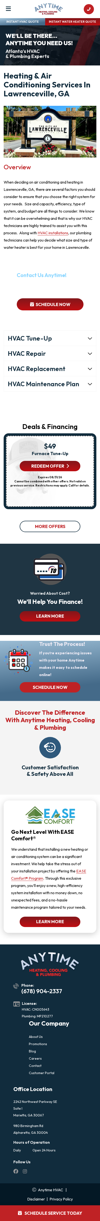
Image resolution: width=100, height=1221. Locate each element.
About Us (36, 1037)
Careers (35, 1058)
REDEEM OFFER (47, 466)
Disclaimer (36, 1199)
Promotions (38, 1044)
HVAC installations (53, 232)
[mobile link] (89, 9)
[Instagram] (25, 1172)
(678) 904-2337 (52, 288)
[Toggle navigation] (8, 9)
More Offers (50, 526)
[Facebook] (16, 1172)
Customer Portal (41, 1073)
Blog (32, 1051)
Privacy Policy (61, 1199)
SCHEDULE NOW (50, 687)
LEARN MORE (50, 616)
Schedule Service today (53, 1213)
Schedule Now (52, 304)
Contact (35, 1066)
